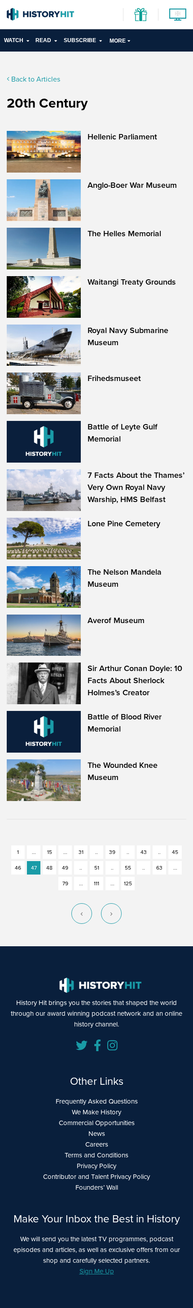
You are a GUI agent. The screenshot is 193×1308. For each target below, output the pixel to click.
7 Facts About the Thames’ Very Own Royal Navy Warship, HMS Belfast (136, 487)
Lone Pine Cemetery (124, 523)
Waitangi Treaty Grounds (132, 282)
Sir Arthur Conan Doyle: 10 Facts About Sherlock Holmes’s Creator (135, 680)
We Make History (96, 1112)
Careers (96, 1144)
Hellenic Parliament (122, 137)
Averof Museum (116, 620)
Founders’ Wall (96, 1187)
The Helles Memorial (124, 233)
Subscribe (80, 40)
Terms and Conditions (96, 1155)
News (96, 1134)
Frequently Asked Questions (97, 1101)
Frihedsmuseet (114, 378)
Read (43, 40)
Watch (13, 40)
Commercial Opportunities (97, 1123)
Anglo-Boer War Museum (132, 185)
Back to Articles (34, 79)
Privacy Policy (96, 1166)
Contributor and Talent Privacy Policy (96, 1177)
